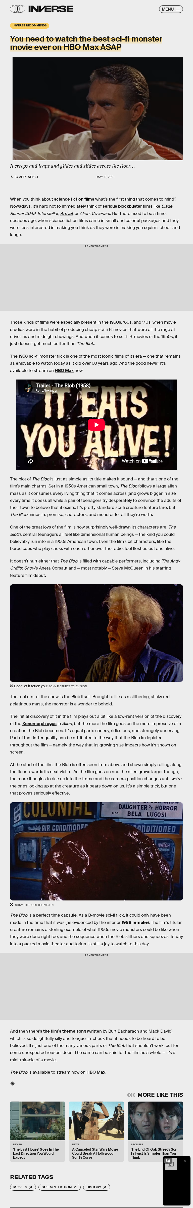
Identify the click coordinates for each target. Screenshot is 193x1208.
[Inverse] (51, 9)
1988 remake (135, 922)
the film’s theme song (64, 1031)
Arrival (66, 213)
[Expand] (168, 1161)
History (93, 1187)
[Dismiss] (185, 1161)
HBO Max (64, 370)
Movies (20, 1187)
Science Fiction (57, 1187)
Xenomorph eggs (39, 723)
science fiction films (74, 199)
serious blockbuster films (128, 206)
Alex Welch (28, 177)
